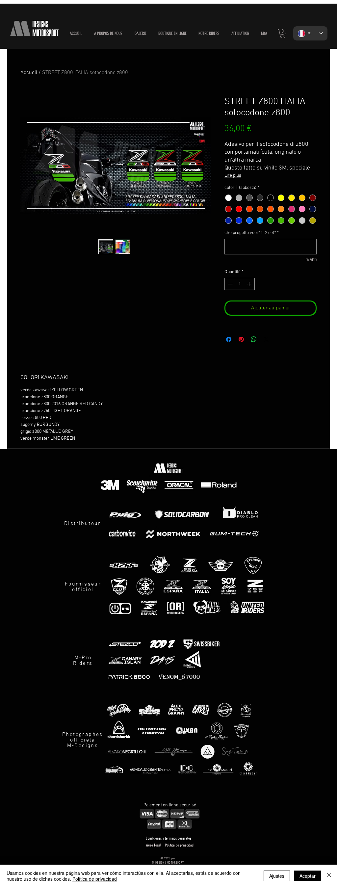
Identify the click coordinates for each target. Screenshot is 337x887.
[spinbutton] (240, 284)
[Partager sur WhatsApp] (254, 339)
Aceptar (307, 876)
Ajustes (276, 876)
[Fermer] (329, 876)
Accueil (28, 72)
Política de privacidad (94, 878)
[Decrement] (229, 284)
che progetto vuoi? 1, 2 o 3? (251, 233)
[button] (172, 33)
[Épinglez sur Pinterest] (241, 339)
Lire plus (232, 175)
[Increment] (250, 284)
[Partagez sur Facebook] (229, 339)
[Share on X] (266, 339)
